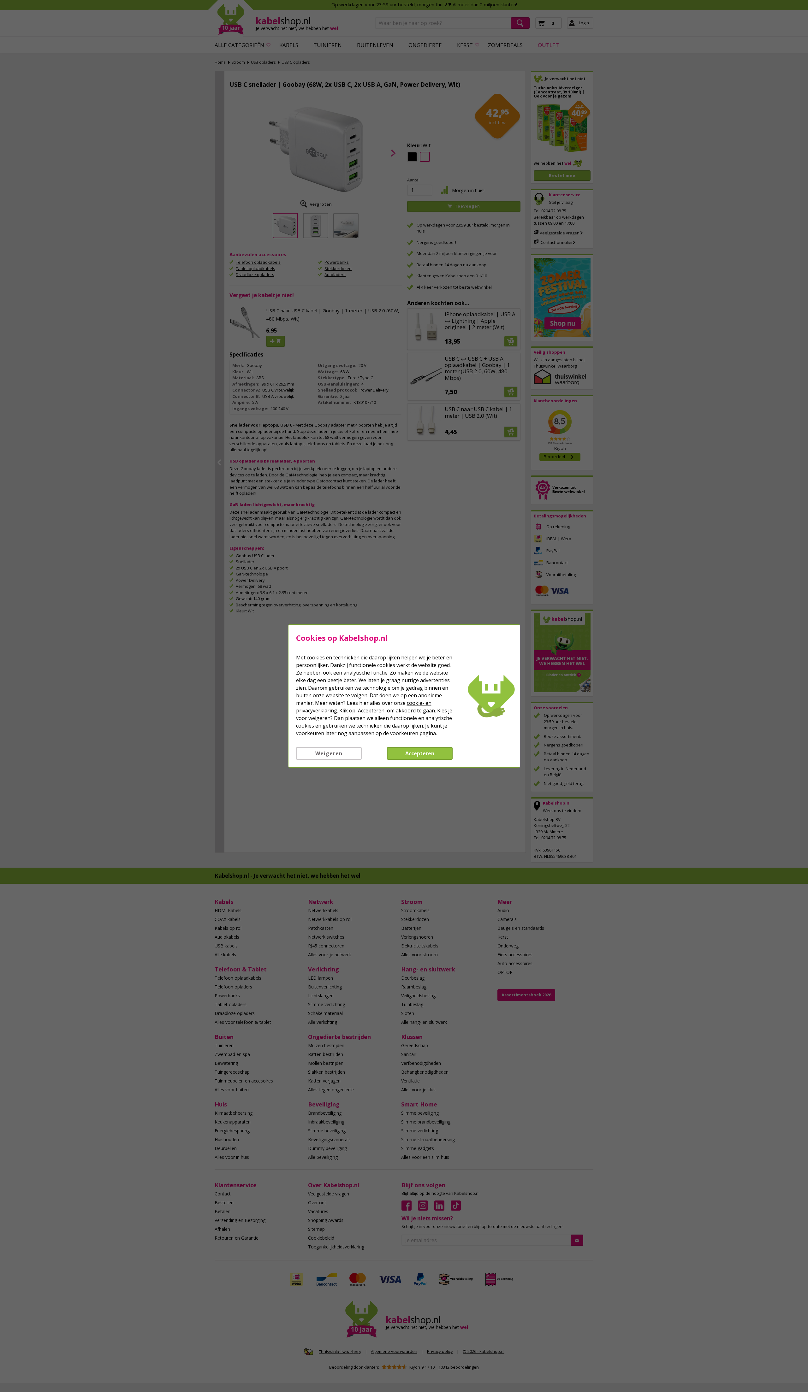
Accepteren (419, 753)
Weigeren (328, 753)
